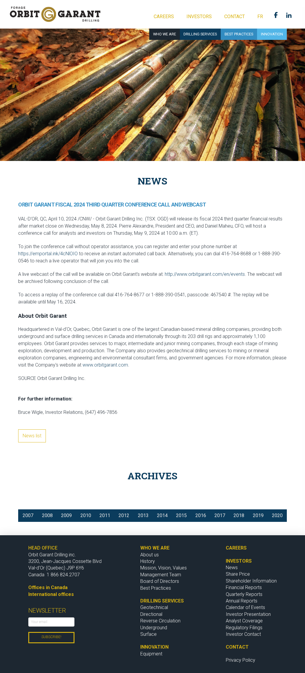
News (232, 567)
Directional (151, 614)
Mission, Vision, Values (164, 568)
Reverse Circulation (160, 621)
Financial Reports (244, 587)
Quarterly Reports (244, 594)
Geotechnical (154, 607)
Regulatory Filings (244, 627)
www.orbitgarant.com (105, 365)
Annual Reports (241, 601)
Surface (148, 634)
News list (32, 436)
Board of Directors (159, 581)
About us (149, 555)
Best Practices (155, 588)
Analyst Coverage (244, 621)
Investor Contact (243, 634)
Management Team (160, 574)
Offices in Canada (48, 587)
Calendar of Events (245, 607)
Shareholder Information (251, 581)
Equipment (151, 654)
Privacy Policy (240, 660)
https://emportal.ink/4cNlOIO (48, 253)
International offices (51, 594)
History (147, 561)
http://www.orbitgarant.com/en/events (205, 274)
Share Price (238, 574)
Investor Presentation (248, 614)
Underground (153, 627)
